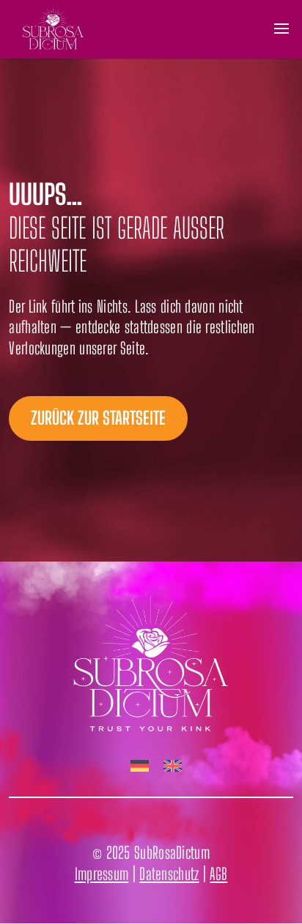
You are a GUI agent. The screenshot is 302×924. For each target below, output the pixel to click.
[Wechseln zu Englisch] (172, 766)
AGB (218, 874)
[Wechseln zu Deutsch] (139, 766)
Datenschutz (169, 874)
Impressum (102, 874)
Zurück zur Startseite (98, 417)
